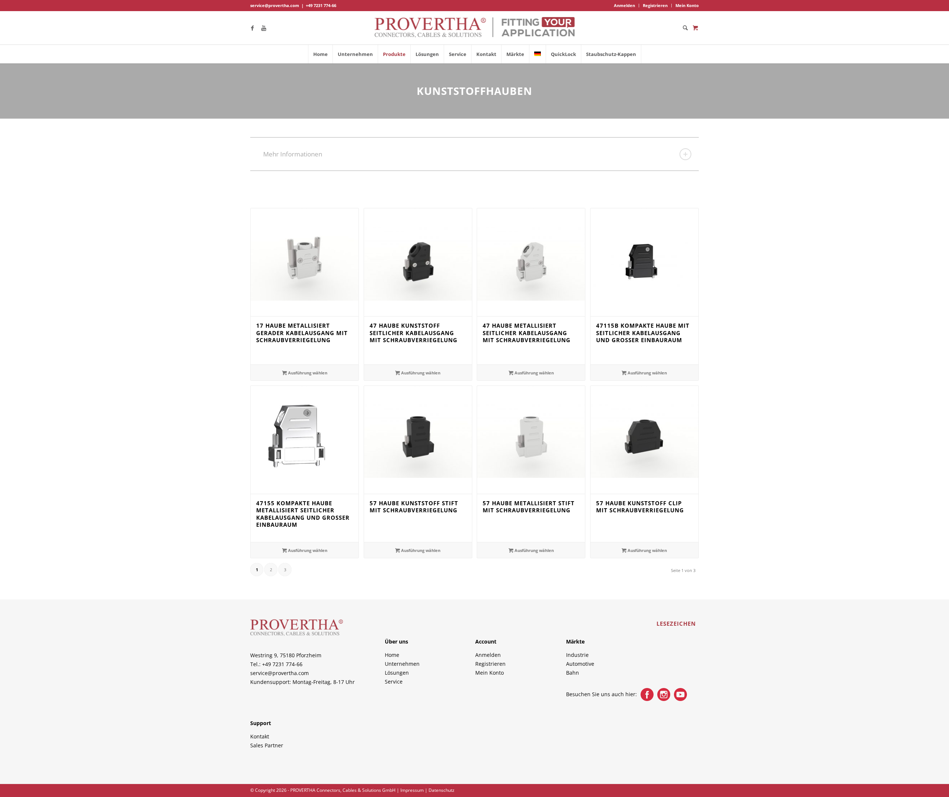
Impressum (412, 790)
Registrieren (655, 5)
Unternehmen (402, 663)
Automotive (580, 663)
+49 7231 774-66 (321, 5)
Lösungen (397, 672)
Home (392, 654)
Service (394, 681)
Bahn (572, 672)
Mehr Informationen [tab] (292, 154)
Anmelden (624, 5)
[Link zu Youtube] (263, 27)
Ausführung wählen (307, 373)
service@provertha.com (274, 5)
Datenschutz (441, 790)
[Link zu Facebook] (252, 27)
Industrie (577, 654)
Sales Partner (266, 745)
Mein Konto (687, 5)
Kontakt (259, 736)
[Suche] (683, 27)
